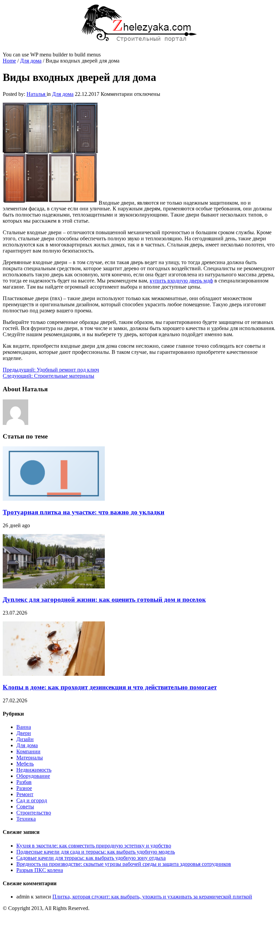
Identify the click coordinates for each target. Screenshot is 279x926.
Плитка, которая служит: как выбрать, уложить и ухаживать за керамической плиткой (152, 896)
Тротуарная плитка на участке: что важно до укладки (83, 512)
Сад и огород (31, 800)
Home (9, 61)
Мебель (25, 764)
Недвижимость (33, 770)
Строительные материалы (48, 376)
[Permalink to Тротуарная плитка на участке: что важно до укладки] (54, 499)
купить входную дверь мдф (181, 281)
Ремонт (24, 794)
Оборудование (33, 776)
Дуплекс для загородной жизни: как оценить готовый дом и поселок (104, 599)
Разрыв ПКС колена (39, 870)
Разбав (24, 782)
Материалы (29, 757)
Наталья (37, 94)
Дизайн (25, 739)
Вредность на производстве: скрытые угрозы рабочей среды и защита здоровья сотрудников (123, 864)
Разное (24, 788)
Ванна (23, 727)
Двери (23, 733)
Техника (26, 819)
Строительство (33, 813)
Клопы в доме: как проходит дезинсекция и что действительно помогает (110, 687)
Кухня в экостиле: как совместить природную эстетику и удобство (93, 845)
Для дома (31, 61)
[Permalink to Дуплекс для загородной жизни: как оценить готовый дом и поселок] (54, 586)
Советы (25, 806)
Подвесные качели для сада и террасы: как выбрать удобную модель (95, 852)
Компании (28, 751)
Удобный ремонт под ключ (51, 370)
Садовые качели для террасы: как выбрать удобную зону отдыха (91, 858)
